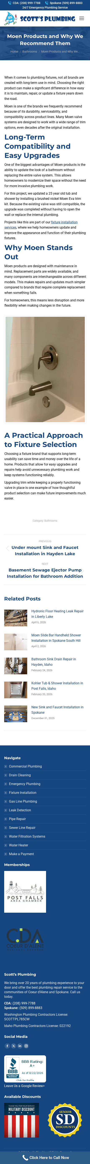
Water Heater (18, 845)
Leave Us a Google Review (24, 1086)
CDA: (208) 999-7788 (26, 3)
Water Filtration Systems (27, 836)
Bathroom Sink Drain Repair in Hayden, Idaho (53, 662)
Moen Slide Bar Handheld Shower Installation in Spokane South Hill (56, 638)
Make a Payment (21, 854)
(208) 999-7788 (24, 1003)
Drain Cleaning (20, 775)
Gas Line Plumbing (23, 801)
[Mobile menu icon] (81, 18)
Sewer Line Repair (22, 828)
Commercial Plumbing (25, 766)
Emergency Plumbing (24, 784)
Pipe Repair (17, 819)
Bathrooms (50, 520)
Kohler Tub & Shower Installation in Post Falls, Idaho (57, 686)
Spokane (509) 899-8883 (66, 3)
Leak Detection (20, 810)
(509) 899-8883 (30, 1008)
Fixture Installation (22, 793)
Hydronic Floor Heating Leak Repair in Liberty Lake (57, 614)
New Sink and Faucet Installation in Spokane (57, 710)
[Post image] (15, 618)
